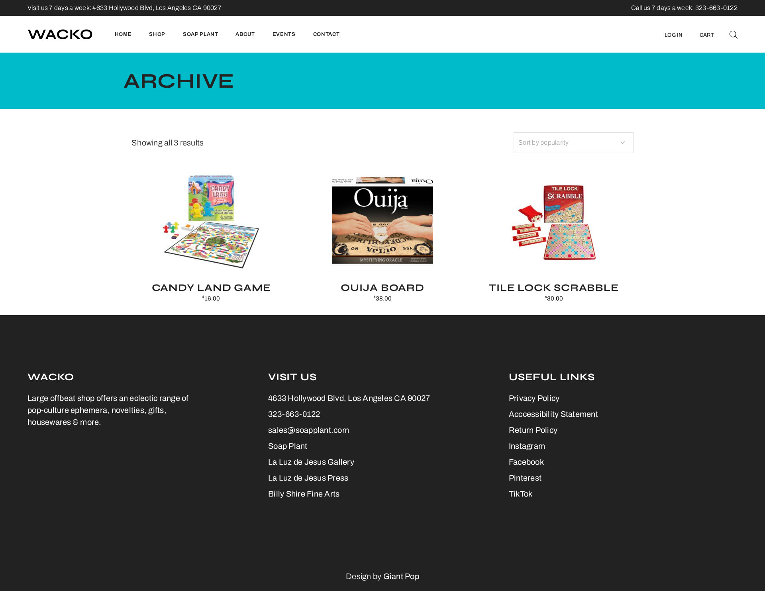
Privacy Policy (534, 398)
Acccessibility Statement (553, 414)
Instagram (527, 446)
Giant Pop (401, 576)
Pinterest (525, 477)
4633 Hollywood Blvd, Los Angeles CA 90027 (157, 7)
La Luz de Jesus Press (308, 477)
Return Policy (533, 430)
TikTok (521, 493)
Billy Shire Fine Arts (303, 493)
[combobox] (574, 142)
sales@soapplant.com (308, 430)
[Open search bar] (734, 34)
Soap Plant (288, 446)
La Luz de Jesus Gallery (311, 461)
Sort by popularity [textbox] (543, 142)
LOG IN (674, 35)
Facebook (526, 461)
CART (707, 35)
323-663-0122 (294, 414)
